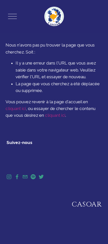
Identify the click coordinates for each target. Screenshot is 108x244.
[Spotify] (33, 176)
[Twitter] (41, 176)
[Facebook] (17, 176)
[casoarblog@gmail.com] (25, 176)
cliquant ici (16, 108)
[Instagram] (9, 176)
